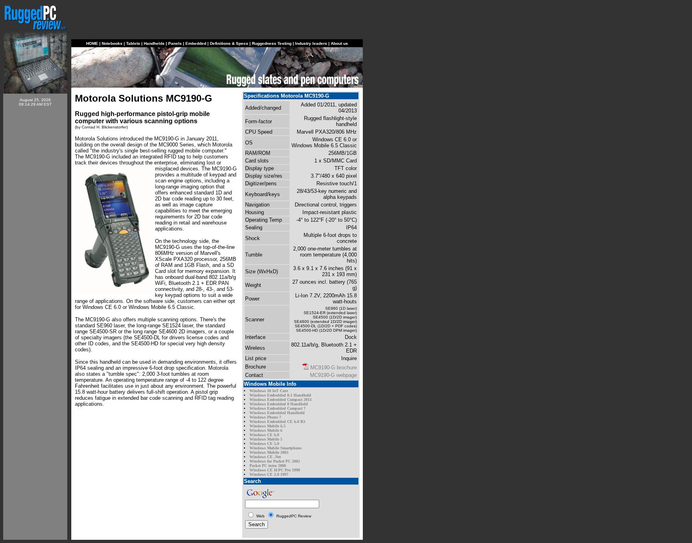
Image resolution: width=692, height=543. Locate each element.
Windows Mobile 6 (265, 430)
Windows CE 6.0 (264, 435)
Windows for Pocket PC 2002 (274, 461)
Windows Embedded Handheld (277, 413)
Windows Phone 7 (265, 417)
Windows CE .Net (265, 457)
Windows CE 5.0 (264, 443)
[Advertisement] (35, 233)
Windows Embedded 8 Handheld (278, 404)
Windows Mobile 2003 (268, 452)
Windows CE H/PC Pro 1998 (274, 470)
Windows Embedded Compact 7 (277, 408)
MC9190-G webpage (333, 375)
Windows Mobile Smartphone (275, 448)
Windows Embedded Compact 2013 (280, 399)
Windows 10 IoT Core (268, 391)
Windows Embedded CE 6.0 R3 (277, 421)
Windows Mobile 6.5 (267, 426)
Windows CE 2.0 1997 (268, 474)
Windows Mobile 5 (265, 439)
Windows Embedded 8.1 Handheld (280, 395)
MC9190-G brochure (333, 368)
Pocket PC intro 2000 (267, 465)
